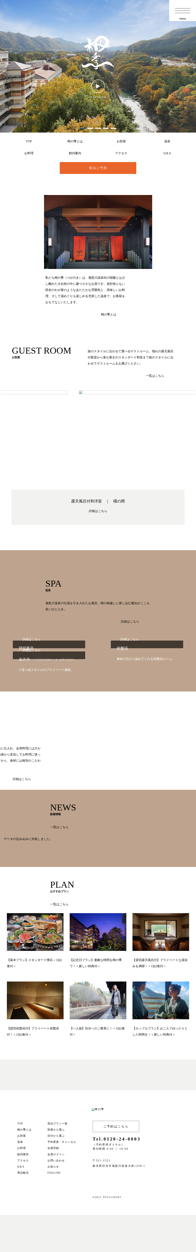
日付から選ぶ (56, 1135)
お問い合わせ (56, 1160)
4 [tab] (106, 128)
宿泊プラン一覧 (57, 1123)
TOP (29, 141)
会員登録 (53, 1148)
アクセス (121, 153)
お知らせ (53, 1166)
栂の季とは (75, 141)
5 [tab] (113, 128)
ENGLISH (53, 1172)
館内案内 (75, 153)
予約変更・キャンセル (61, 1142)
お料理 (28, 153)
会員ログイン (56, 1154)
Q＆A (167, 153)
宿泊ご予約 (98, 168)
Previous (3, 440)
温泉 (167, 141)
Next (192, 440)
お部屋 (121, 141)
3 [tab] (98, 128)
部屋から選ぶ (56, 1129)
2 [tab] (90, 128)
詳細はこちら (98, 511)
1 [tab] (83, 128)
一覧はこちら (155, 375)
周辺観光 (23, 1172)
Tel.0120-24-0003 (117, 1138)
